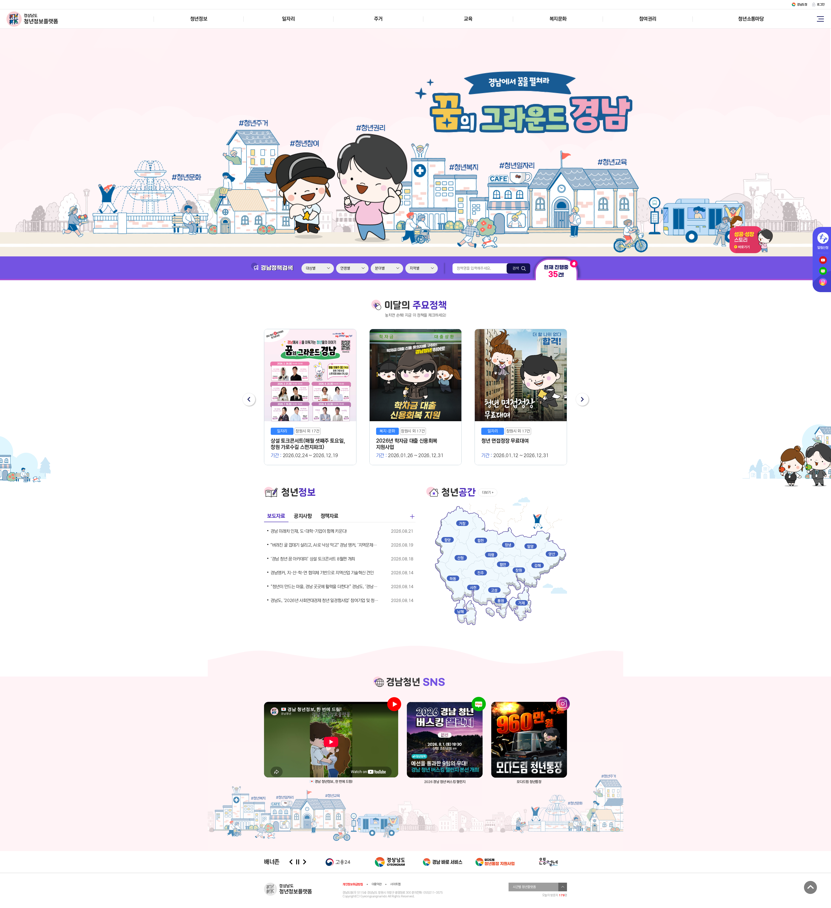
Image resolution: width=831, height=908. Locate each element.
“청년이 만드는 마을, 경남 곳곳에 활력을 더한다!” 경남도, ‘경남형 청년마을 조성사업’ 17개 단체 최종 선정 (325, 586)
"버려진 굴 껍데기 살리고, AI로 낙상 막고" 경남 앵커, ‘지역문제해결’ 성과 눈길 (325, 545)
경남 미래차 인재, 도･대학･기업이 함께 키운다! (309, 531)
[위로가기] (810, 887)
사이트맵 (395, 884)
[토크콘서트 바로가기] (751, 252)
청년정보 (198, 19)
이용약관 (377, 884)
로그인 (821, 4)
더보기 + (488, 492)
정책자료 (329, 516)
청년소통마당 (751, 19)
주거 (378, 19)
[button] (248, 399)
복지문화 (558, 19)
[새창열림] (445, 740)
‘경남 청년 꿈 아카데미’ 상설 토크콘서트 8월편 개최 (313, 559)
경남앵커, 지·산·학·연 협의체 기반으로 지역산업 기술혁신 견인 (322, 573)
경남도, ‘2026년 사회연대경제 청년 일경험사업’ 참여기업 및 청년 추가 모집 (325, 600)
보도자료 (276, 516)
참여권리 (647, 19)
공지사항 (303, 516)
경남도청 (802, 4)
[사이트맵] (820, 18)
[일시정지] (298, 862)
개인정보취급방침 (353, 884)
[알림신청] (823, 238)
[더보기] (412, 516)
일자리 (288, 19)
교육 (468, 19)
